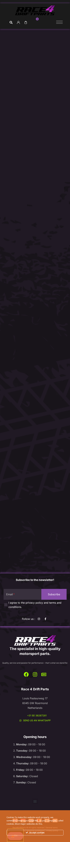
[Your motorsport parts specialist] (35, 640)
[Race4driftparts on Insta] (40, 619)
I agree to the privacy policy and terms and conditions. (34, 605)
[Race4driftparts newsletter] (44, 674)
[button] (35, 801)
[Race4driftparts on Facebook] (46, 619)
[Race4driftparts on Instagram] (35, 674)
